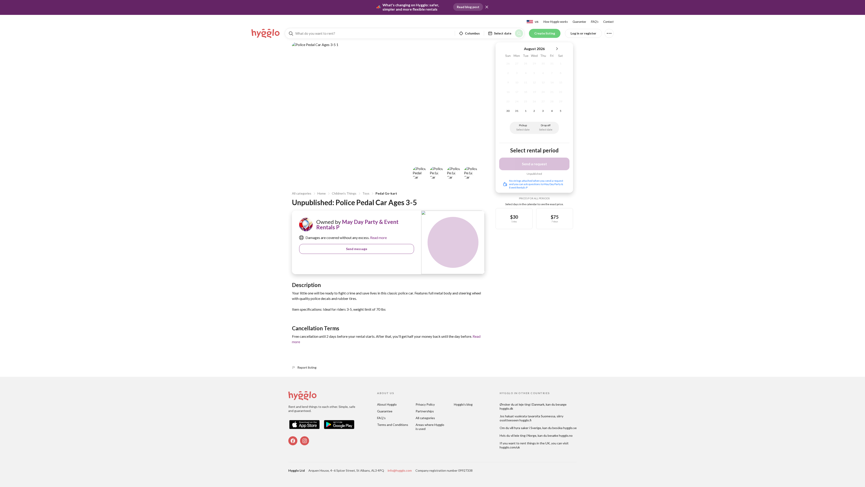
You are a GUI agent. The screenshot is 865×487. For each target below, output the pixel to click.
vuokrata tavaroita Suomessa (534, 416)
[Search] (519, 33)
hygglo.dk (506, 408)
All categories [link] (425, 418)
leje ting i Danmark (531, 404)
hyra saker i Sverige (527, 428)
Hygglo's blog (463, 404)
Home (321, 193)
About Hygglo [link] (387, 404)
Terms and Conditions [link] (392, 425)
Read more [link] (378, 237)
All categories (301, 193)
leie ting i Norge (525, 435)
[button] (487, 7)
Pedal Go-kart (386, 193)
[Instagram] (304, 440)
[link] (265, 33)
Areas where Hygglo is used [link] (430, 427)
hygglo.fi (525, 420)
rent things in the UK (535, 443)
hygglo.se (570, 428)
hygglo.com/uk (510, 447)
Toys (365, 193)
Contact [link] (608, 21)
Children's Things (344, 193)
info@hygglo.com (400, 470)
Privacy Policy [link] (425, 404)
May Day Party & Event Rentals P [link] (357, 224)
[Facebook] (292, 440)
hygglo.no (566, 435)
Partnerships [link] (425, 411)
